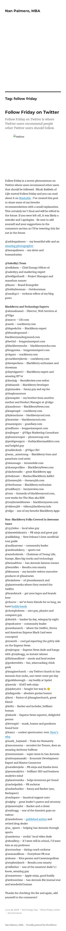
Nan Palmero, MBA (22, 11)
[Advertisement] (33, 56)
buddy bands (19, 606)
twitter (56, 910)
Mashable (25, 198)
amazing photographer (19, 245)
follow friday (46, 910)
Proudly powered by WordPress (41, 925)
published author (36, 819)
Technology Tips (30, 910)
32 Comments (15, 913)
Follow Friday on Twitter (32, 112)
